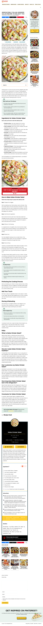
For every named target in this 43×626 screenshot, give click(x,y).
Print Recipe (16, 41)
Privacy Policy (38, 4)
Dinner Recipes (13, 4)
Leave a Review (22, 41)
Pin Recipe (21, 446)
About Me (31, 623)
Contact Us (32, 4)
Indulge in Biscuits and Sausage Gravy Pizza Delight (24, 555)
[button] (40, 7)
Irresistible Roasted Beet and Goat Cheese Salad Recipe (6, 555)
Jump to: (5, 85)
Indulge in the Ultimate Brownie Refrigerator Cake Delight (15, 568)
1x (22, 466)
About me (27, 4)
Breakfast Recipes (6, 4)
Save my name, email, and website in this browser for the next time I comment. (14, 599)
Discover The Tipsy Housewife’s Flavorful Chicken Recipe (6, 568)
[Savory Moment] (5, 1)
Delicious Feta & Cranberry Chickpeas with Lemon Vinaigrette (14, 555)
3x (25, 466)
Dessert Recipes (20, 4)
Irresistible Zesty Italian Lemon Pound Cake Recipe (23, 567)
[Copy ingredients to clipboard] (8, 466)
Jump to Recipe (8, 41)
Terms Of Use (36, 623)
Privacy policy (28, 623)
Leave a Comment (16, 15)
